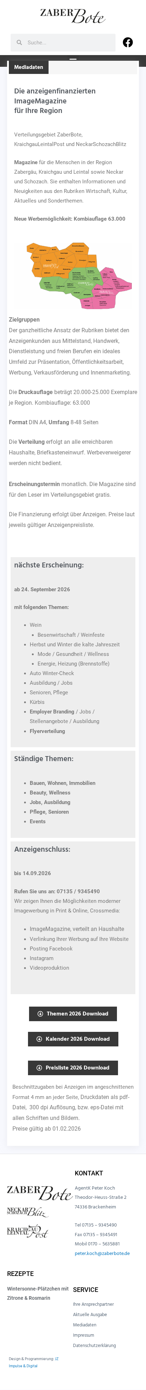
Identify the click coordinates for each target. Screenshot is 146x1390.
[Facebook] (128, 42)
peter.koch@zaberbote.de (102, 1253)
